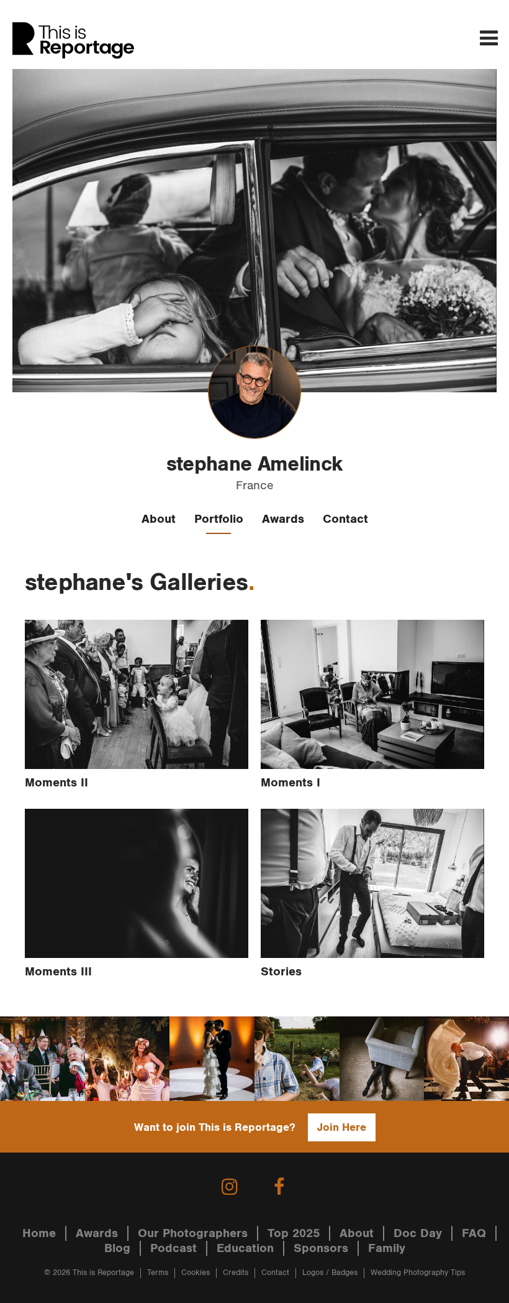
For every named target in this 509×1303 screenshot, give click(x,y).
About (159, 519)
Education (245, 1248)
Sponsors (321, 1248)
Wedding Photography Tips (418, 1273)
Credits (235, 1273)
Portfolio (218, 519)
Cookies (195, 1273)
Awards (283, 519)
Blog (117, 1248)
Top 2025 (294, 1233)
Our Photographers (193, 1233)
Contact (345, 519)
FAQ (474, 1233)
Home (39, 1233)
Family (386, 1248)
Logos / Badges (330, 1273)
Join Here (341, 1127)
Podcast (173, 1248)
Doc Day (418, 1233)
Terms (157, 1273)
